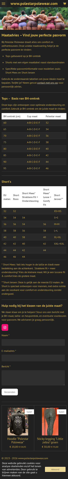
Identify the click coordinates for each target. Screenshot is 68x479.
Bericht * (6, 366)
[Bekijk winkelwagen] (64, 3)
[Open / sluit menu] (3, 3)
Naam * (5, 335)
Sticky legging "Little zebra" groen (50, 440)
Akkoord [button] (55, 469)
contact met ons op (47, 82)
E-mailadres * (9, 350)
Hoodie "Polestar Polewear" (17, 440)
